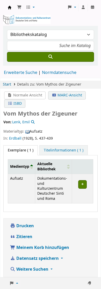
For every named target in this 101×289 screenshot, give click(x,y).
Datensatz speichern (37, 258)
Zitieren (23, 237)
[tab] (63, 150)
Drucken (24, 226)
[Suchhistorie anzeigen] (92, 7)
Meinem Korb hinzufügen (42, 248)
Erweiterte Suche (20, 73)
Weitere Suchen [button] (32, 269)
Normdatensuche (59, 73)
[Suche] (50, 57)
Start (7, 84)
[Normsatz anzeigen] (32, 122)
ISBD (17, 103)
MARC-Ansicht (69, 95)
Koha (9, 7)
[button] (19, 7)
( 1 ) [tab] (20, 150)
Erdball (15, 138)
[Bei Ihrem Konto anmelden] (83, 7)
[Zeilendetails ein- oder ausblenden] (82, 188)
